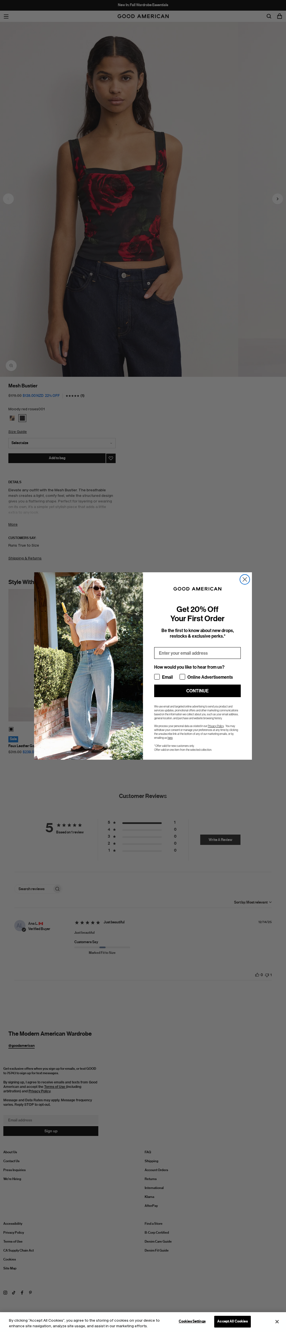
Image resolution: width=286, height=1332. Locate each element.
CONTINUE (197, 691)
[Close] (277, 1322)
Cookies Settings (192, 1321)
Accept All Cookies (232, 1321)
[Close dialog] (245, 579)
